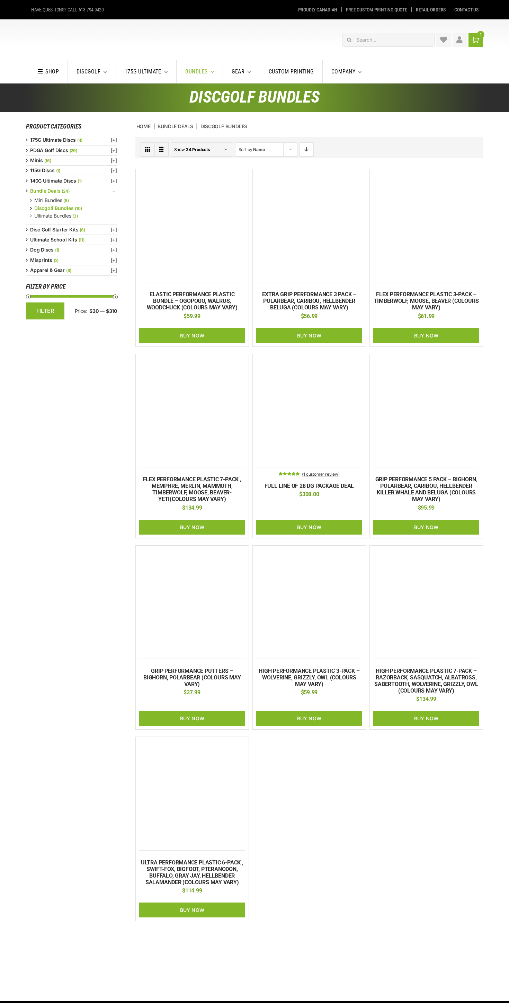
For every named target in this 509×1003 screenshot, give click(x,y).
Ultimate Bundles (52, 216)
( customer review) (320, 474)
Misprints (41, 260)
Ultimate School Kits (53, 240)
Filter (45, 310)
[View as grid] (147, 149)
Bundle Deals (45, 191)
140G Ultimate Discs (53, 181)
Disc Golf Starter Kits (54, 229)
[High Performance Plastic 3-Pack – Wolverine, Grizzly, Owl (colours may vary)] (309, 553)
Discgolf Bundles (54, 208)
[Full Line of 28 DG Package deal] (309, 361)
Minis (36, 160)
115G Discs (42, 170)
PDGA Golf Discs (49, 150)
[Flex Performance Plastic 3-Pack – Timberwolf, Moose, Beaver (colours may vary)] (426, 176)
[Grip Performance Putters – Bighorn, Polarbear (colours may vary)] (192, 553)
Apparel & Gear (47, 270)
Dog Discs (42, 250)
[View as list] (161, 149)
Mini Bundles (48, 200)
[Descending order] (306, 149)
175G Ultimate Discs (53, 140)
